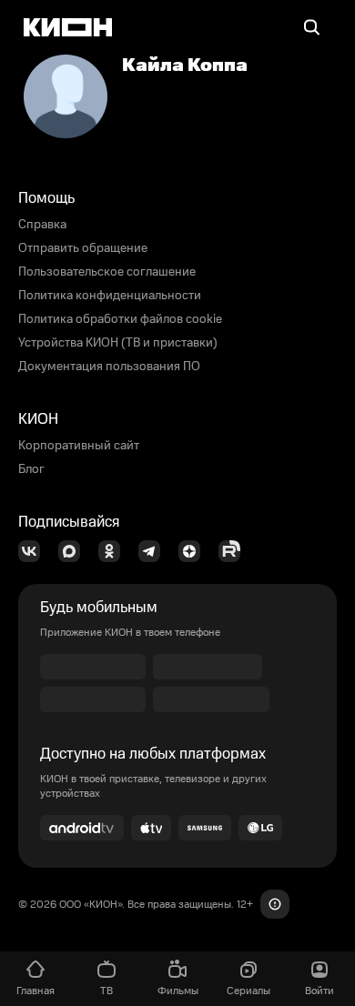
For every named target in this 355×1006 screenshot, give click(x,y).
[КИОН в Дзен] (194, 551)
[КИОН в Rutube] (234, 551)
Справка (42, 224)
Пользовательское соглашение (107, 272)
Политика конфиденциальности (109, 295)
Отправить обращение (82, 248)
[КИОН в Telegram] (154, 551)
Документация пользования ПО (109, 366)
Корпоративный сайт (78, 446)
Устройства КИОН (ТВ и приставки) (118, 343)
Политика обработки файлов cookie (120, 319)
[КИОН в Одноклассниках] (114, 551)
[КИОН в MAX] (74, 551)
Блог (31, 469)
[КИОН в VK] (34, 551)
